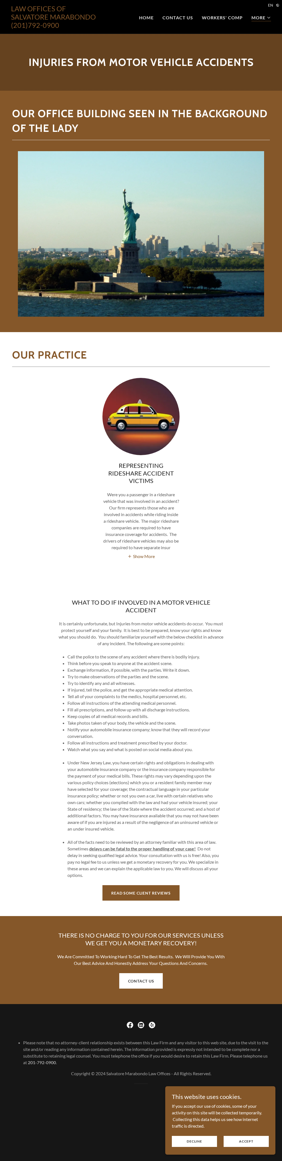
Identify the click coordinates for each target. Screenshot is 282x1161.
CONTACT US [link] (177, 17)
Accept (246, 1141)
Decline (194, 1141)
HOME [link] (146, 17)
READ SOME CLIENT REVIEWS (141, 893)
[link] (56, 26)
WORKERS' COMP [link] (222, 17)
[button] (261, 17)
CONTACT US (141, 981)
